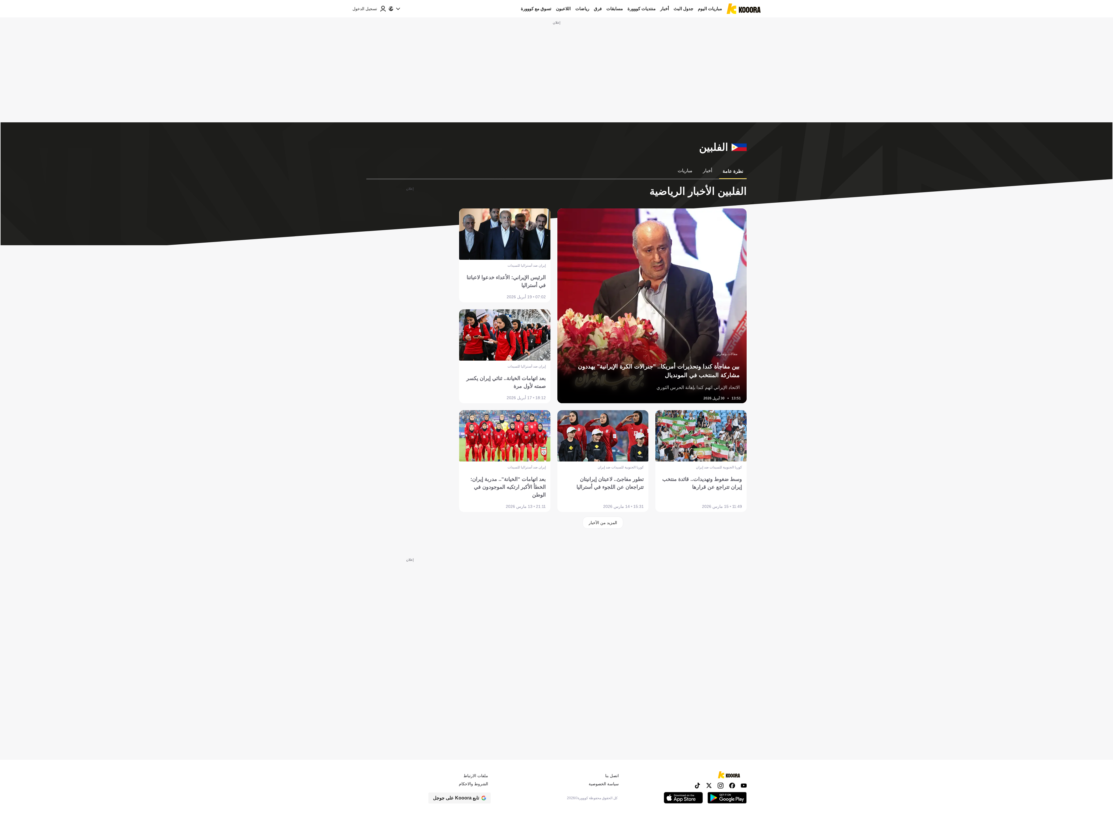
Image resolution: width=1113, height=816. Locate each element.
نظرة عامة (733, 171)
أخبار (664, 8)
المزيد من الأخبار (603, 522)
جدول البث (683, 8)
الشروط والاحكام (473, 784)
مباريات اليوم (710, 8)
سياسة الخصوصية (604, 784)
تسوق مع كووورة (536, 8)
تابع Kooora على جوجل (456, 797)
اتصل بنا (612, 775)
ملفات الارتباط (475, 775)
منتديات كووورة (642, 8)
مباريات (685, 170)
